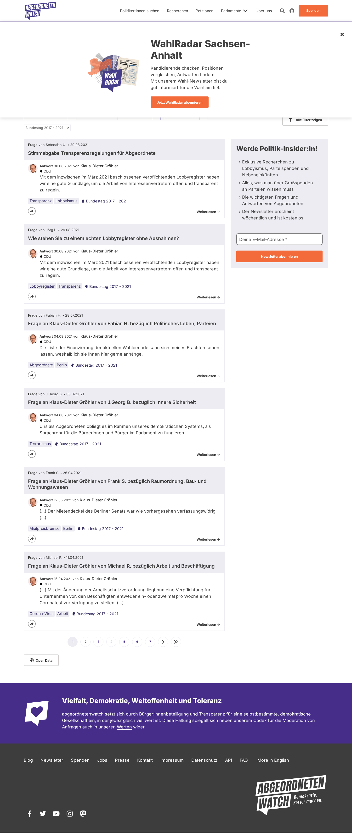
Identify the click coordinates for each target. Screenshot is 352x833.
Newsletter (51, 760)
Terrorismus (40, 443)
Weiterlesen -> (208, 212)
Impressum (172, 760)
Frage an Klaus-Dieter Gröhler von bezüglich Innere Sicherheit (112, 402)
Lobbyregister (42, 286)
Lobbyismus (66, 200)
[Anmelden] (292, 11)
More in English (273, 760)
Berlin (62, 365)
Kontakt (145, 760)
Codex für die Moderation (279, 720)
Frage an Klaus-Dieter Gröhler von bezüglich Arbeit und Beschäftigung (121, 566)
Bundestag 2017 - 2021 (44, 128)
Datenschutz (204, 760)
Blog (28, 760)
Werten (124, 726)
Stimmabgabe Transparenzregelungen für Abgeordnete (92, 153)
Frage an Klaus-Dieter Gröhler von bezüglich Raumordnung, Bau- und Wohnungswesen (117, 484)
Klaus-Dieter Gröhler (99, 165)
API (228, 760)
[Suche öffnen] (282, 11)
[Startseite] (40, 11)
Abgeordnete (41, 365)
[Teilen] (32, 211)
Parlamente (231, 10)
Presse (122, 760)
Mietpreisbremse (44, 528)
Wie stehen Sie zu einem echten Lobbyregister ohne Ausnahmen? (103, 238)
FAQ (244, 760)
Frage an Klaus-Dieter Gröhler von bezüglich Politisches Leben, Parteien (122, 323)
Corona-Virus (41, 613)
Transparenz (40, 200)
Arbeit (62, 613)
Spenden (80, 760)
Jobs (102, 760)
